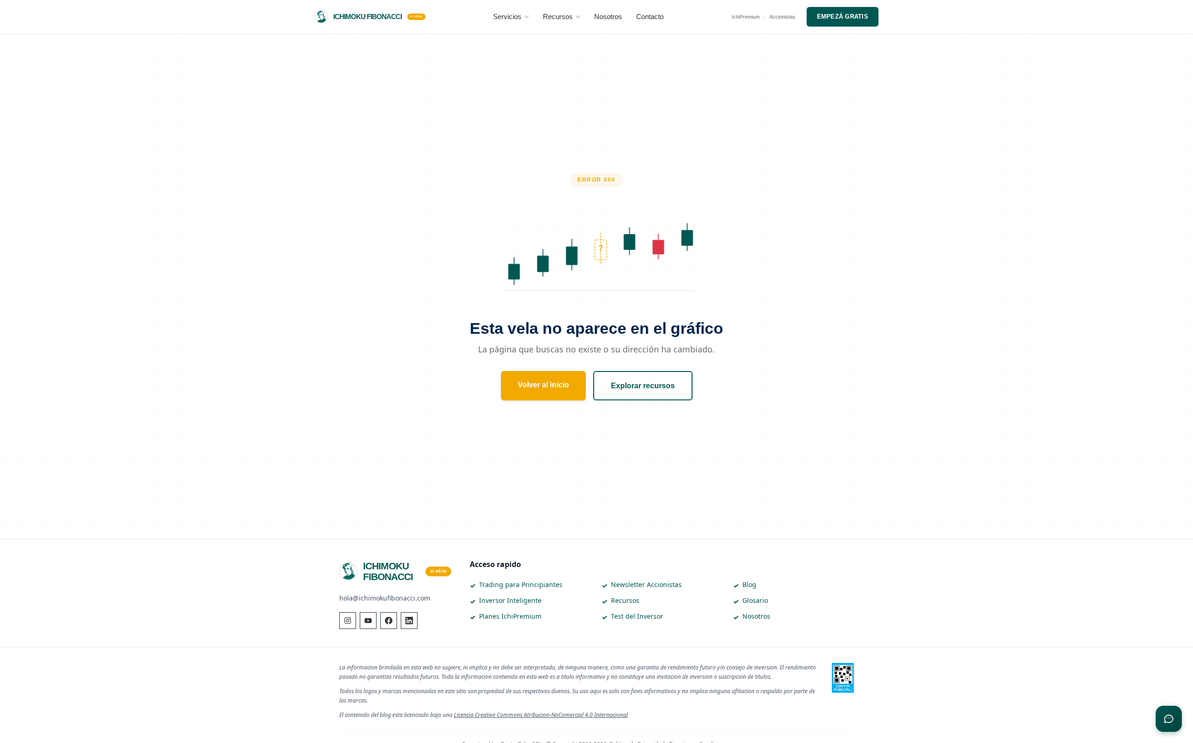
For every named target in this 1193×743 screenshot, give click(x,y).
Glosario (755, 600)
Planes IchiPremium (510, 616)
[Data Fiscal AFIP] (843, 678)
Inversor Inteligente (510, 600)
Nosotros (608, 16)
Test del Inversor (637, 616)
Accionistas (782, 17)
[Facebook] (388, 620)
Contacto (650, 16)
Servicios (507, 16)
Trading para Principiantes (520, 584)
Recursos (558, 16)
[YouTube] (368, 620)
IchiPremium (746, 17)
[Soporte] (1169, 719)
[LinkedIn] (409, 620)
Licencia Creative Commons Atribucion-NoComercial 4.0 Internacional (541, 715)
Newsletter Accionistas (646, 584)
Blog (749, 584)
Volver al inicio (543, 385)
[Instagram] (347, 620)
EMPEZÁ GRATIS (842, 16)
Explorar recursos (643, 386)
